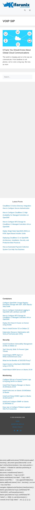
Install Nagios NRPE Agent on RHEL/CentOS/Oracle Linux (13, 356)
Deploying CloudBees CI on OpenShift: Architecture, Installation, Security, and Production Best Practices (16, 240)
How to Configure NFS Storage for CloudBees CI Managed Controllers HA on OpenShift (17, 224)
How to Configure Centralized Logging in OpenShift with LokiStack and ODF (16, 311)
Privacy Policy (17, 427)
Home (17, 421)
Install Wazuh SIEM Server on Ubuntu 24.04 (17, 369)
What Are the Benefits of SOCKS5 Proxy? (17, 360)
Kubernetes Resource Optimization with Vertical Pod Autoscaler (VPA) (16, 333)
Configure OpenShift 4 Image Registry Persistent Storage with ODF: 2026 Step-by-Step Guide (17, 304)
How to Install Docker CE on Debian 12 (16, 328)
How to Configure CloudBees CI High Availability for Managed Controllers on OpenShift (16, 215)
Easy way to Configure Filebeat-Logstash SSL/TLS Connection (16, 408)
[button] (24, 10)
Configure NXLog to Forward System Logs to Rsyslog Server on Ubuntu (17, 380)
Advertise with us (17, 424)
